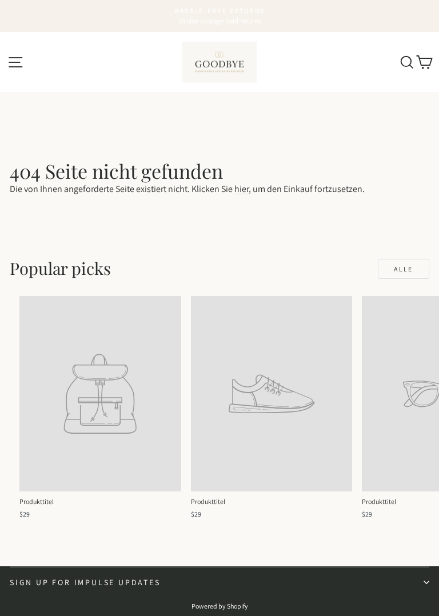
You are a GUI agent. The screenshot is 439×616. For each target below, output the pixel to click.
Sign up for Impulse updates (85, 582)
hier (241, 189)
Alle (403, 269)
